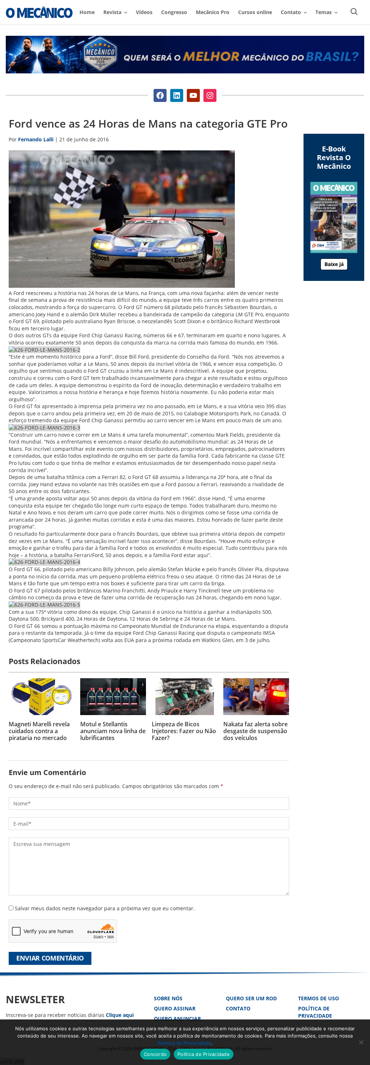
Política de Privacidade (315, 1012)
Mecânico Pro (212, 12)
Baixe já (334, 264)
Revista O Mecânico (39, 12)
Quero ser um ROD (251, 998)
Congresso (174, 12)
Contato (238, 1008)
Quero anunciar (177, 1018)
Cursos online (255, 12)
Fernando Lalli (35, 139)
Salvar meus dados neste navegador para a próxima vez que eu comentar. (105, 908)
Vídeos (144, 12)
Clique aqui (120, 1014)
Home (87, 12)
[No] (361, 1042)
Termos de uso (318, 998)
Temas (323, 12)
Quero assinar (174, 1008)
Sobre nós (168, 998)
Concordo (155, 1054)
